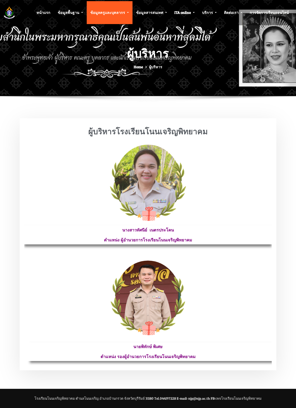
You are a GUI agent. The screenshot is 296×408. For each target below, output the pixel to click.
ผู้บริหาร (155, 67)
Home (138, 67)
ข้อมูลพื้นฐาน (69, 12)
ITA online (183, 12)
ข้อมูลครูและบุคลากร (108, 12)
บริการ (208, 12)
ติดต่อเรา (232, 12)
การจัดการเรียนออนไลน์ (269, 12)
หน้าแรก (43, 12)
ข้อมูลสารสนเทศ (150, 12)
